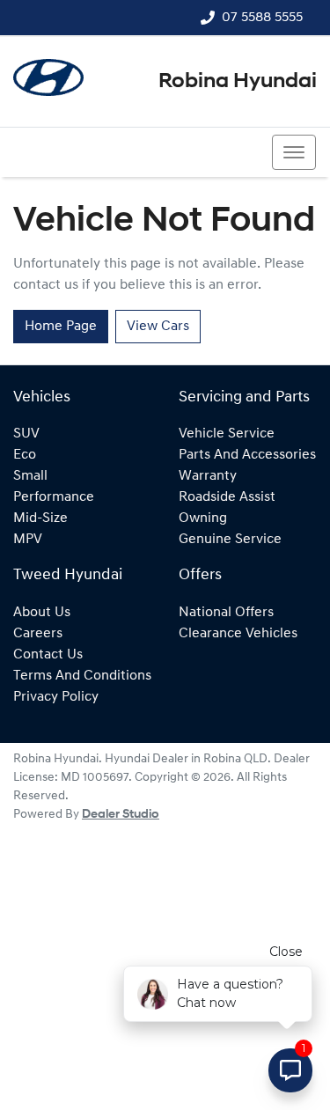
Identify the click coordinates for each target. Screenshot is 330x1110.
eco (24, 455)
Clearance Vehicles (238, 634)
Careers (37, 634)
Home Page (61, 327)
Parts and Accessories (247, 455)
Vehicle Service (227, 434)
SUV (26, 434)
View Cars (158, 327)
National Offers (226, 613)
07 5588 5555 (262, 18)
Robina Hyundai (237, 81)
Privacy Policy (56, 697)
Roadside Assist (227, 497)
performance (53, 497)
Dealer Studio (120, 814)
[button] (294, 152)
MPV (27, 540)
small (30, 476)
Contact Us (48, 655)
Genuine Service (230, 540)
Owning (203, 518)
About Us (41, 613)
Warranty (208, 476)
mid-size (40, 518)
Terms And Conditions (82, 676)
